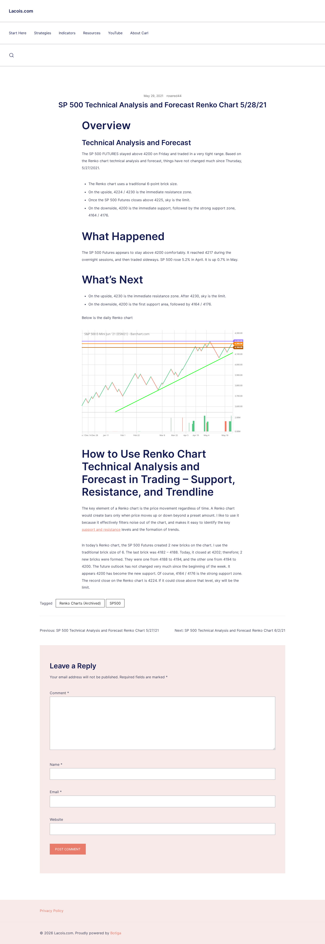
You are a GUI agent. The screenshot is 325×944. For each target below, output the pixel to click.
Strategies (42, 33)
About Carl (139, 33)
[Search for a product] (11, 55)
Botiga (115, 933)
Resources (91, 33)
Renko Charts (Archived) (80, 603)
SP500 (115, 603)
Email (56, 792)
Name (56, 764)
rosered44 (174, 96)
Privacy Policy (51, 910)
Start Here (17, 33)
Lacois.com (21, 11)
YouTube (115, 33)
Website (56, 819)
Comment (59, 693)
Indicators (67, 33)
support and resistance (101, 529)
